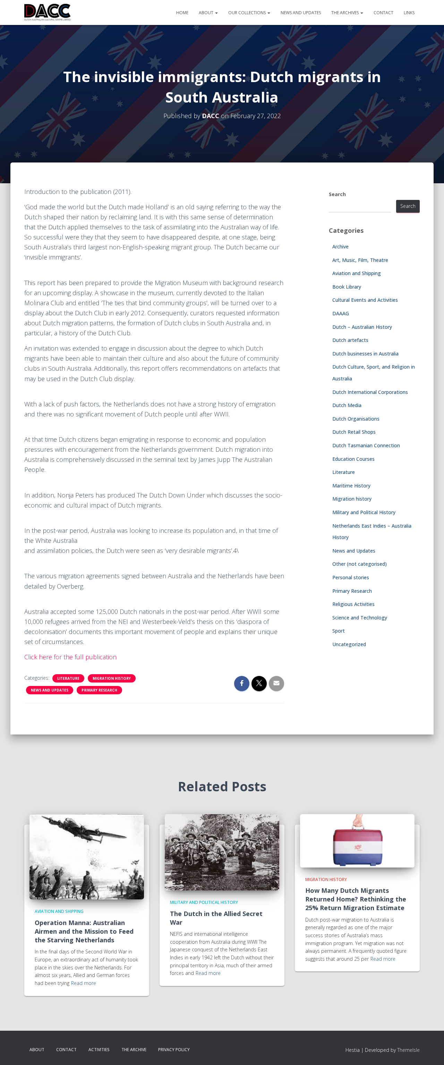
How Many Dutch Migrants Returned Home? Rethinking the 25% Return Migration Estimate (355, 899)
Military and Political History (363, 512)
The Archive (133, 1050)
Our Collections (247, 13)
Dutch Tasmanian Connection (366, 445)
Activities (99, 1050)
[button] (216, 13)
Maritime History (351, 485)
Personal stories (350, 577)
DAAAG (340, 313)
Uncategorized (349, 644)
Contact (383, 13)
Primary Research (99, 690)
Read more (83, 983)
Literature (68, 678)
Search (337, 194)
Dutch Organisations (355, 418)
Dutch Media (346, 405)
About (206, 13)
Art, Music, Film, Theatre (360, 260)
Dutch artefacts (350, 340)
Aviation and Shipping (356, 273)
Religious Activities (353, 604)
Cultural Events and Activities (365, 300)
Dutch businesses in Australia (365, 353)
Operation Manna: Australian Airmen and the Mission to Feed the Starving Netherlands (84, 931)
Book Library (346, 286)
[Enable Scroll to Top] (430, 1051)
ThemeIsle (408, 1050)
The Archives (345, 13)
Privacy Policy (174, 1050)
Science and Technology (359, 617)
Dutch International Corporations (370, 392)
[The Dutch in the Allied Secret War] (222, 851)
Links (409, 13)
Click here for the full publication (70, 657)
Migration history (112, 678)
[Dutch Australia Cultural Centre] (47, 12)
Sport (338, 630)
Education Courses (353, 459)
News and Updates (301, 13)
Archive (340, 246)
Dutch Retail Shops (354, 432)
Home (182, 13)
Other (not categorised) (359, 564)
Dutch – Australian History (362, 327)
